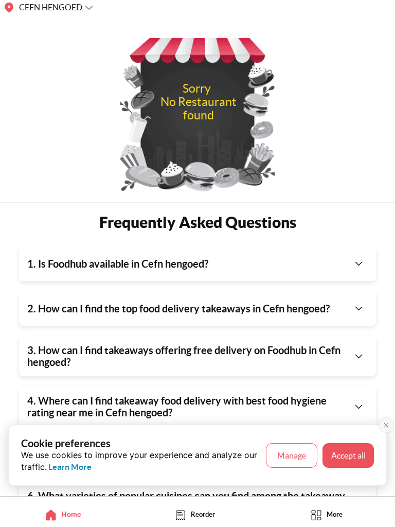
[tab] (66, 514)
